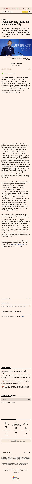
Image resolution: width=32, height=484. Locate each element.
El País (29, 15)
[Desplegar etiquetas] (30, 306)
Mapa (19, 470)
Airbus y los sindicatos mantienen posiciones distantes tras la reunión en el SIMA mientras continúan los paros (15, 377)
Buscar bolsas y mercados (8, 395)
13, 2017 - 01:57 (15, 65)
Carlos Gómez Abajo (18, 244)
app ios (16, 435)
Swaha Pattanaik (16, 63)
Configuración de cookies (23, 469)
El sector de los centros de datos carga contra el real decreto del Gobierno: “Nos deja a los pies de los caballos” (15, 388)
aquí (23, 316)
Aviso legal (9, 469)
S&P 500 (13, 8)
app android (25, 435)
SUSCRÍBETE (24, 11)
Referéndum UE (13, 306)
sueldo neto (25, 424)
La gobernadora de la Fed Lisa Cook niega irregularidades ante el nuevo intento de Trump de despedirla (14, 371)
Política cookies (15, 469)
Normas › (29, 298)
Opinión (3, 306)
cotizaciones (6, 435)
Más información (4, 313)
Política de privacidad (8, 470)
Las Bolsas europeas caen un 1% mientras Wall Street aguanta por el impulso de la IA (15, 382)
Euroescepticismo (22, 306)
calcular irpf (6, 424)
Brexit (7, 306)
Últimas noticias (6, 367)
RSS (22, 470)
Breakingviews (5, 19)
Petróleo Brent (24, 8)
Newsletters (25, 470)
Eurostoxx (8, 402)
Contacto (5, 469)
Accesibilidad (15, 470)
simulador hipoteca (16, 424)
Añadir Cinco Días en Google (9, 73)
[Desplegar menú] (2, 11)
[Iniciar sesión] (30, 12)
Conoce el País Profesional (16, 440)
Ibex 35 (3, 8)
